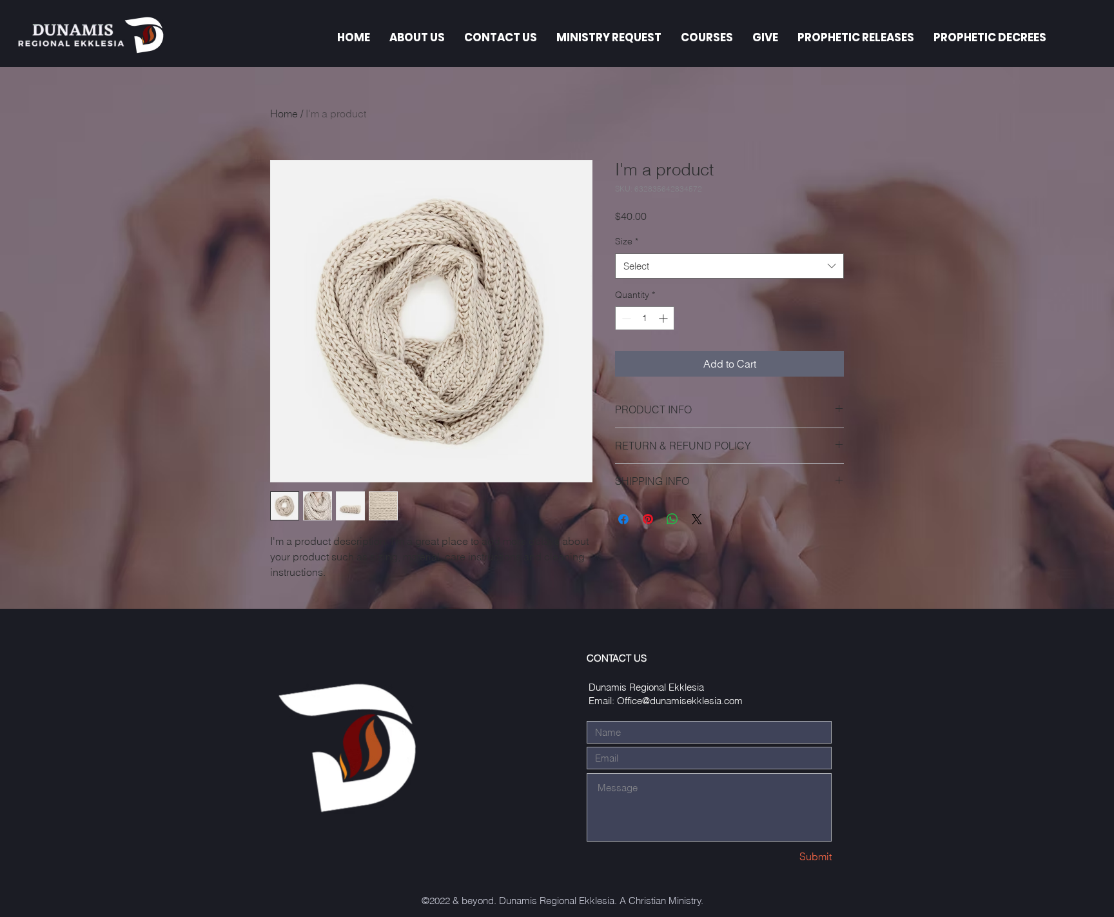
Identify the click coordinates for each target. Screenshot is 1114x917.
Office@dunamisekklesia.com (680, 701)
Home (284, 113)
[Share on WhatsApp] (672, 519)
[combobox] (729, 266)
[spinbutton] (644, 318)
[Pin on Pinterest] (648, 519)
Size (626, 241)
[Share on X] (697, 519)
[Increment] (664, 318)
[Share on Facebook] (623, 519)
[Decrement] (625, 318)
